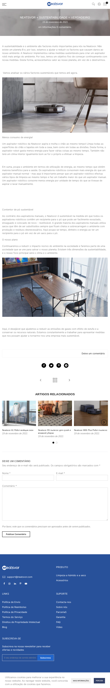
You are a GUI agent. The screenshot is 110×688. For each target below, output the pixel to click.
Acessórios (62, 580)
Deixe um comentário (93, 353)
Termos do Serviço (12, 617)
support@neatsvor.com (19, 576)
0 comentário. (64, 27)
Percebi (99, 681)
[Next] (104, 422)
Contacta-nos (63, 602)
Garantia (60, 617)
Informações (49, 27)
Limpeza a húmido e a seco (71, 575)
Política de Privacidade (14, 612)
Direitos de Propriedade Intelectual (21, 622)
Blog (4, 627)
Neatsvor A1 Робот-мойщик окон (18, 430)
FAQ (58, 622)
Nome (6, 473)
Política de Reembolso (14, 607)
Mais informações (81, 681)
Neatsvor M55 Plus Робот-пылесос (90, 430)
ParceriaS (61, 612)
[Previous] (6, 422)
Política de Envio (11, 602)
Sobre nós (61, 607)
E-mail (60, 473)
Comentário (9, 485)
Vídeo (59, 627)
